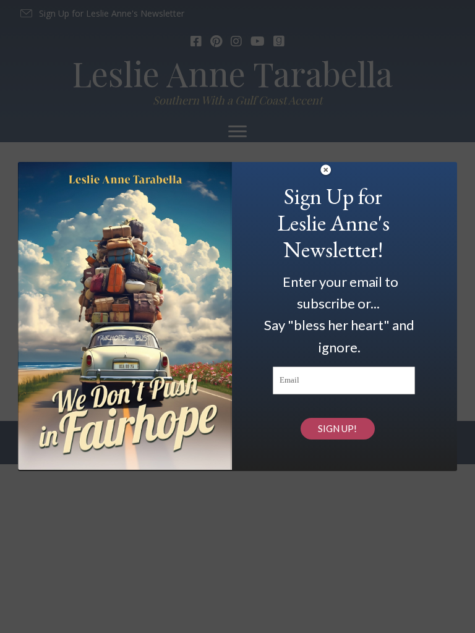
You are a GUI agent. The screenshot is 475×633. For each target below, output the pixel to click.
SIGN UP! (337, 428)
